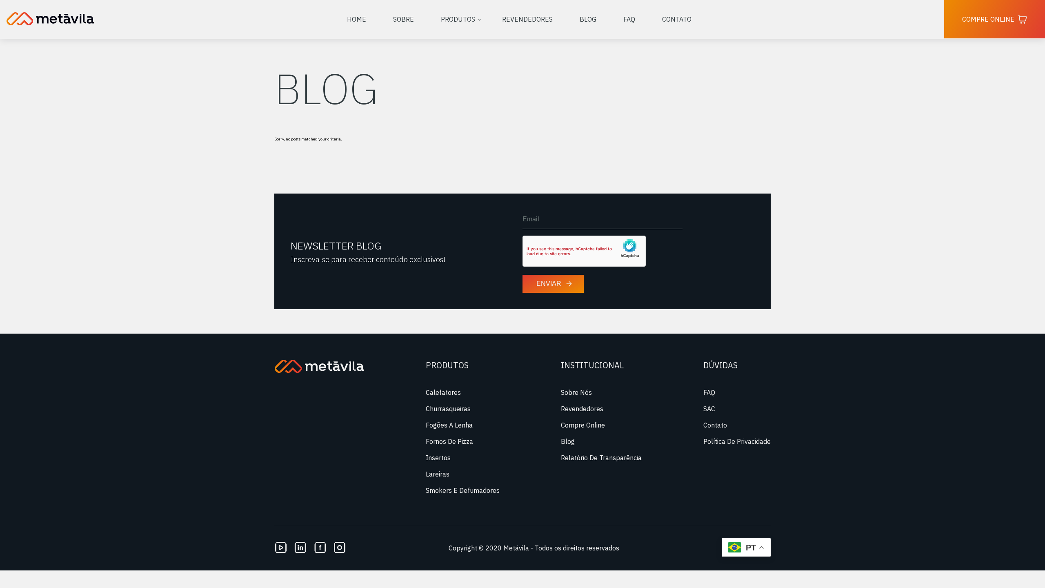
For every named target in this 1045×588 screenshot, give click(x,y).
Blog (588, 19)
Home (356, 19)
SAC (709, 409)
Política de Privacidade (737, 441)
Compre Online (988, 19)
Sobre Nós (576, 392)
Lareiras (437, 474)
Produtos (458, 19)
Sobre (403, 19)
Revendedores (527, 19)
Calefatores (443, 392)
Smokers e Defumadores (463, 490)
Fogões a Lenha (449, 425)
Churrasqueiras (448, 409)
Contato (676, 19)
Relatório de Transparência (601, 458)
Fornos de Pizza (449, 441)
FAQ (629, 19)
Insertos (438, 458)
